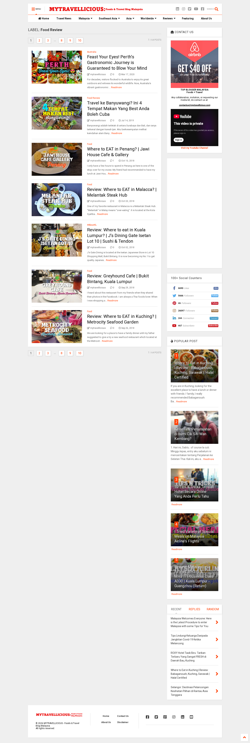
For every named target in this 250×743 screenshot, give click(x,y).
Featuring (188, 18)
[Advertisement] (194, 213)
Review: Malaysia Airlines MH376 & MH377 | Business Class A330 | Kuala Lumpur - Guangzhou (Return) (194, 576)
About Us (206, 18)
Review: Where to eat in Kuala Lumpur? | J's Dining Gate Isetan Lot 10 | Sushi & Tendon (119, 235)
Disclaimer (122, 722)
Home (45, 18)
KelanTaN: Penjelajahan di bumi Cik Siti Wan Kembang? (192, 434)
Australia (91, 52)
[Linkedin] (177, 9)
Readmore (116, 87)
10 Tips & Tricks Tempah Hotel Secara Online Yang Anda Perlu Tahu (194, 492)
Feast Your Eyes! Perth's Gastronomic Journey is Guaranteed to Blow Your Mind (117, 62)
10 (79, 40)
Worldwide (147, 18)
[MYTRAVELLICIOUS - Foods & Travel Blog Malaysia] (95, 10)
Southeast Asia (108, 18)
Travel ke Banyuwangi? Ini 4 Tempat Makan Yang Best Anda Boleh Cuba (118, 108)
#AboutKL (92, 225)
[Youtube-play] (196, 9)
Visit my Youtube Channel (194, 148)
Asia (129, 18)
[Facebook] (202, 9)
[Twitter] (189, 9)
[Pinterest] (165, 717)
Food (89, 144)
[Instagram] (183, 9)
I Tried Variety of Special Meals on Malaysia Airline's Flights (194, 536)
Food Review (93, 98)
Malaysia (84, 18)
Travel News (63, 18)
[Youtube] (191, 717)
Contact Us (123, 716)
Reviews (168, 18)
